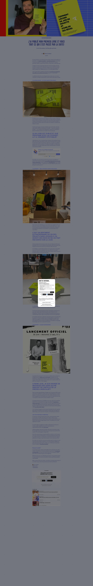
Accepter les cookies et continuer (46, 302)
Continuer (52, 292)
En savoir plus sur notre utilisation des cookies (46, 305)
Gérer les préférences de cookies (46, 304)
